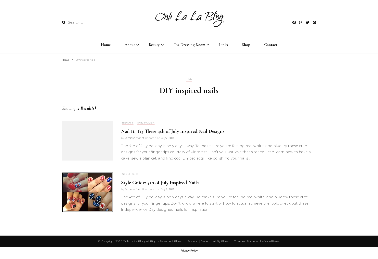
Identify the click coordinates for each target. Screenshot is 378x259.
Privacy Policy (189, 250)
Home (106, 44)
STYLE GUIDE (131, 174)
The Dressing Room (189, 44)
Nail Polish (146, 122)
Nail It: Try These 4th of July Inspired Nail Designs (172, 131)
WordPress (272, 241)
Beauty (154, 44)
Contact (270, 44)
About (130, 44)
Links (223, 44)
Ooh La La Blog (189, 18)
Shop (246, 44)
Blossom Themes (232, 241)
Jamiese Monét (134, 137)
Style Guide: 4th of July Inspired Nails (160, 182)
